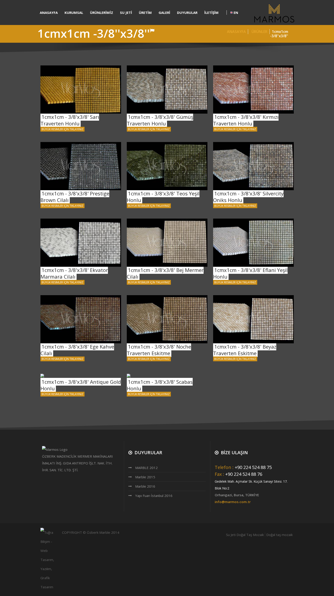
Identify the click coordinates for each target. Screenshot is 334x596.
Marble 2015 (145, 477)
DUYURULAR (187, 12)
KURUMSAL (74, 12)
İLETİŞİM (211, 12)
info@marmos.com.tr (233, 501)
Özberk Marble (98, 532)
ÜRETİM (145, 12)
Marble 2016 (145, 486)
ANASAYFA (49, 12)
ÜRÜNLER (260, 31)
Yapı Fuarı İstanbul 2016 (153, 495)
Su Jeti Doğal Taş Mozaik (245, 534)
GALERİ (164, 12)
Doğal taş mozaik (279, 534)
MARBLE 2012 (146, 467)
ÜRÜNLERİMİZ (101, 12)
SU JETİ (126, 12)
